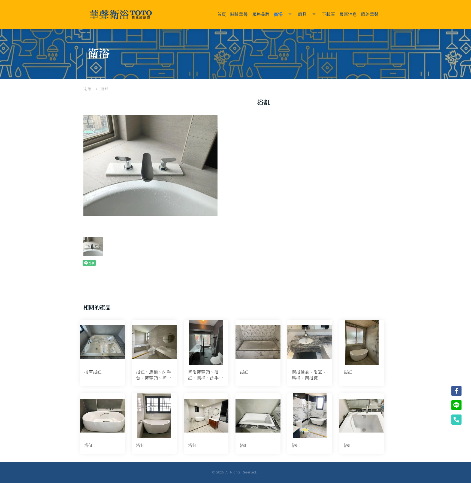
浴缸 (104, 88)
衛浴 (87, 88)
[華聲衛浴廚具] (120, 14)
